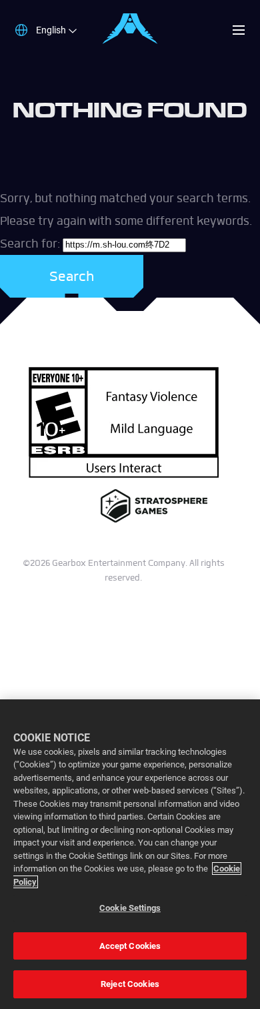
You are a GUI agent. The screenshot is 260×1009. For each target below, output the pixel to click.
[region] (130, 854)
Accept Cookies (130, 946)
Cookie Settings (130, 908)
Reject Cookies (130, 984)
